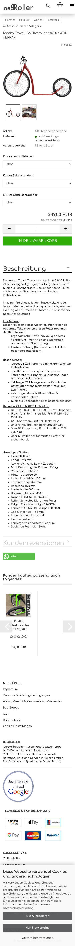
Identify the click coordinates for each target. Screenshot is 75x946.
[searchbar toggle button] (48, 6)
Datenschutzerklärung (18, 908)
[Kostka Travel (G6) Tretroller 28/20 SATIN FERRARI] (37, 73)
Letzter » (53, 20)
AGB (6, 714)
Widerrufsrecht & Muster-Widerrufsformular (32, 701)
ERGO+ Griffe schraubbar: (20, 195)
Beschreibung (24, 269)
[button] (9, 229)
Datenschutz (11, 720)
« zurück (24, 20)
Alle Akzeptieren (38, 915)
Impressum (10, 689)
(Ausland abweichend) (47, 140)
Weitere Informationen (37, 937)
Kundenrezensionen (33, 543)
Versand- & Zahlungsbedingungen (26, 695)
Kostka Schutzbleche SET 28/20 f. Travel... (18, 625)
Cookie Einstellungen (17, 726)
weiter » (39, 20)
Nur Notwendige (37, 927)
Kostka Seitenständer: (18, 175)
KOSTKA (66, 45)
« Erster (10, 20)
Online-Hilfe (11, 858)
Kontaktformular (14, 865)
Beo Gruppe (11, 707)
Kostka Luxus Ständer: (18, 156)
